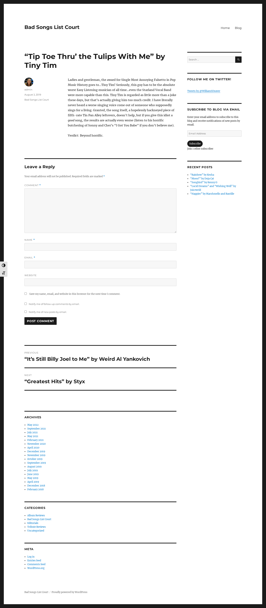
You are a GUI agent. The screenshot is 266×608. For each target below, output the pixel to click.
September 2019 (36, 462)
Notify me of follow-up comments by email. (54, 304)
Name (29, 239)
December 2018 (36, 485)
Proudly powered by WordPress (69, 592)
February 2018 (35, 489)
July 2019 (32, 470)
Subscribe (195, 143)
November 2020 (36, 443)
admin (28, 89)
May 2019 (32, 478)
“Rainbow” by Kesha (202, 174)
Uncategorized (35, 530)
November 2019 (36, 455)
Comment (32, 185)
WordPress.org (36, 568)
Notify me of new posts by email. (48, 312)
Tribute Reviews (36, 526)
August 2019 (34, 466)
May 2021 (32, 436)
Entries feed (34, 560)
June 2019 (33, 474)
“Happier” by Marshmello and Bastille (212, 193)
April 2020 (33, 447)
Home (225, 28)
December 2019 (36, 451)
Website (30, 275)
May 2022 (33, 424)
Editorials (32, 523)
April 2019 (33, 481)
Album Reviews (36, 515)
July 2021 (32, 432)
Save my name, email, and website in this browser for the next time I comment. (74, 294)
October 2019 (35, 459)
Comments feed (36, 564)
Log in (31, 556)
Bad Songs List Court (51, 27)
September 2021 (36, 428)
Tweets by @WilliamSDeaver (203, 91)
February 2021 (35, 440)
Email (29, 257)
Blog (238, 28)
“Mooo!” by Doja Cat (202, 178)
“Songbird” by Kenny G (203, 182)
